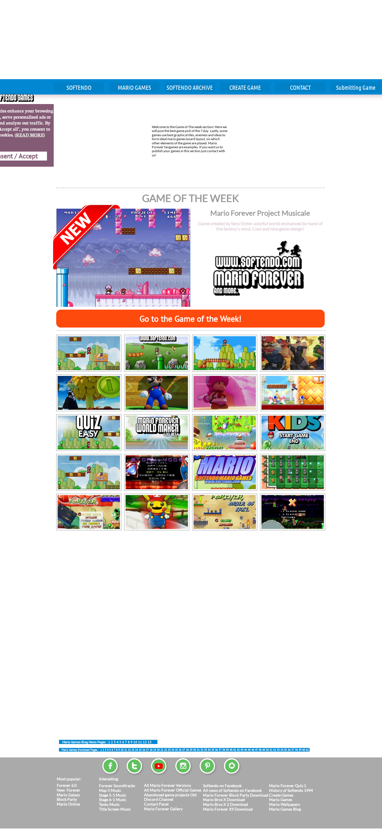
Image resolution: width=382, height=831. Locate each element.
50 (267, 750)
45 (119, 742)
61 (307, 750)
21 (162, 750)
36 (216, 750)
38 (223, 750)
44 (245, 750)
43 (241, 750)
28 (187, 750)
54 (281, 750)
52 (274, 750)
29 (191, 750)
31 (198, 750)
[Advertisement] (117, 39)
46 (252, 750)
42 (238, 750)
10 (135, 742)
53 (278, 750)
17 (147, 750)
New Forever (68, 790)
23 (169, 750)
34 (209, 750)
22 (165, 750)
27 (183, 750)
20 (158, 750)
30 (194, 750)
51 (271, 750)
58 (296, 750)
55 (285, 750)
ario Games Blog (287, 809)
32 (202, 750)
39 (227, 750)
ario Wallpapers (286, 804)
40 (231, 750)
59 (300, 750)
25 (176, 750)
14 (136, 750)
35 (212, 750)
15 (140, 750)
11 (140, 742)
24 (172, 750)
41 (234, 750)
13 (150, 742)
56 (289, 750)
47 (256, 750)
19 (154, 750)
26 (180, 750)
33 (205, 750)
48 (260, 750)
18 (151, 750)
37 (220, 750)
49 (263, 750)
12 (145, 742)
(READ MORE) (30, 134)
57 (292, 750)
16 (143, 750)
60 (303, 750)
